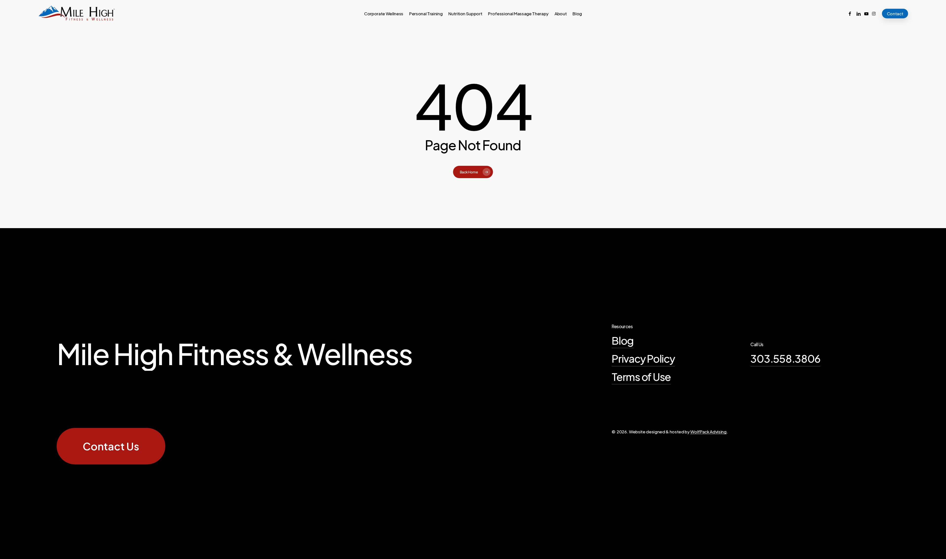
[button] (111, 446)
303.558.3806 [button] (785, 358)
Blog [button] (623, 340)
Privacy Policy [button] (643, 358)
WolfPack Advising (708, 431)
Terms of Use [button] (641, 376)
